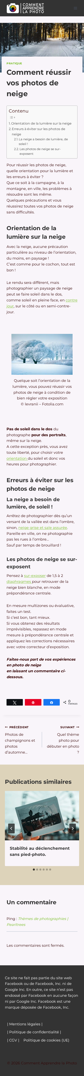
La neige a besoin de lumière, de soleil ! (43, 141)
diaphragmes (19, 581)
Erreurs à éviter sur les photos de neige (38, 131)
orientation (17, 458)
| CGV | (13, 1040)
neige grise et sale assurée (42, 527)
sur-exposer (35, 575)
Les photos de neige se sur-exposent (40, 151)
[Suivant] (72, 828)
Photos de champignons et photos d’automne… (20, 740)
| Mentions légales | (24, 1024)
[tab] (34, 870)
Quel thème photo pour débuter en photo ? (63, 740)
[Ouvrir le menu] (75, 8)
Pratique (14, 63)
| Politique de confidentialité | (34, 1032)
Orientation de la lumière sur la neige (41, 123)
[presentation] (42, 816)
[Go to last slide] (11, 828)
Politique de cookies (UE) (46, 1040)
